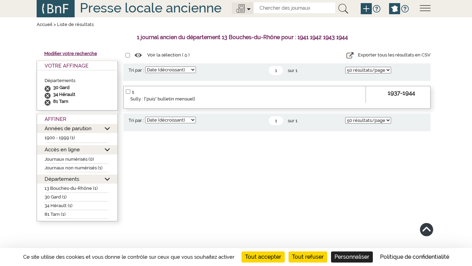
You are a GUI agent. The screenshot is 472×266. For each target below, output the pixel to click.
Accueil (45, 24)
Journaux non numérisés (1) (74, 167)
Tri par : (136, 70)
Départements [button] (62, 179)
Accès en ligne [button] (62, 149)
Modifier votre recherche (70, 53)
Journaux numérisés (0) (69, 159)
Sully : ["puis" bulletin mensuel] (162, 98)
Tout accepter (263, 257)
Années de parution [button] (68, 128)
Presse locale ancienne (150, 8)
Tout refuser (308, 257)
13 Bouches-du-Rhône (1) (71, 188)
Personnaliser (351, 257)
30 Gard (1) (56, 197)
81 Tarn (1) (55, 214)
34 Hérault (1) (59, 205)
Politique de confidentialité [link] (414, 257)
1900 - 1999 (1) (60, 137)
